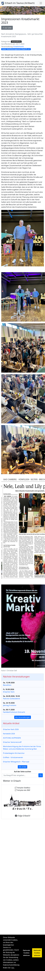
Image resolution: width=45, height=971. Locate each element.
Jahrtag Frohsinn (9, 705)
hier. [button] (12, 968)
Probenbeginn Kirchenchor (14, 753)
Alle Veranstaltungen (22, 717)
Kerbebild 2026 (9, 733)
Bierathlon (7, 685)
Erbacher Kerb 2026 (11, 729)
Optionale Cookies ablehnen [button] (26, 952)
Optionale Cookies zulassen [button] (37, 952)
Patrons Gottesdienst (11, 698)
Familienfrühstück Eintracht (14, 712)
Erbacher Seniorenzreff (12, 742)
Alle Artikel (22, 767)
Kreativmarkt (18, 46)
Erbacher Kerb (8, 692)
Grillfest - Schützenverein (13, 757)
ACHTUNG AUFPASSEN (12, 738)
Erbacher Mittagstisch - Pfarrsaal (16, 762)
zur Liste (7, 28)
